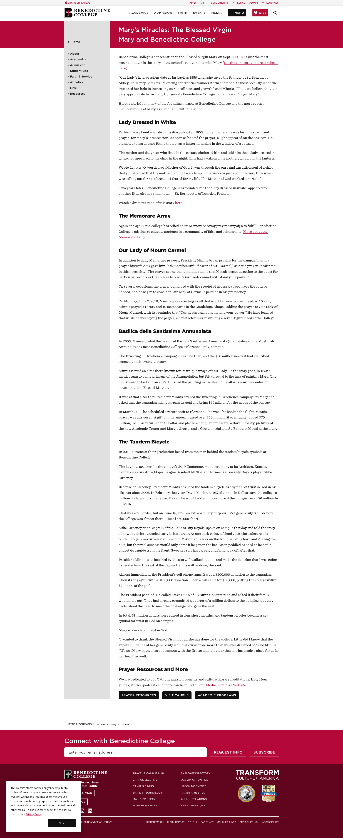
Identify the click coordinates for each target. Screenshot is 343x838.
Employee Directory (195, 773)
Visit (204, 2)
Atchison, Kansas (79, 2)
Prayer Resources (138, 695)
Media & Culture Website (226, 685)
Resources (77, 93)
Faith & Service (81, 76)
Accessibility (270, 822)
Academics (138, 12)
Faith (182, 12)
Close (62, 823)
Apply (193, 2)
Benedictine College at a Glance (113, 724)
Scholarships (219, 2)
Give (73, 88)
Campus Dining (143, 786)
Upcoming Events (193, 786)
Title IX (192, 822)
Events (199, 12)
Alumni (253, 2)
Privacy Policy (33, 814)
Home (75, 42)
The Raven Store (193, 805)
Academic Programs (217, 695)
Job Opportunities (194, 779)
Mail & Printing (144, 799)
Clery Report (176, 822)
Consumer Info (226, 822)
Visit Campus (177, 695)
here (178, 203)
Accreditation (154, 822)
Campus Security (145, 779)
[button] (237, 12)
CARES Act (207, 822)
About (74, 53)
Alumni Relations (194, 799)
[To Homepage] (87, 13)
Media (216, 12)
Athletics (239, 2)
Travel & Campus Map (148, 773)
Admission (163, 12)
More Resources (145, 805)
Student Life (79, 71)
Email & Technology (147, 792)
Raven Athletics (193, 792)
